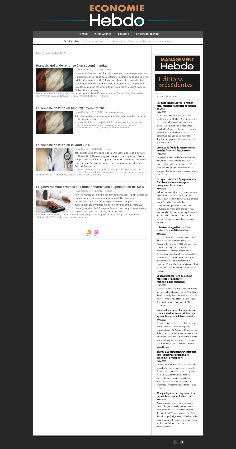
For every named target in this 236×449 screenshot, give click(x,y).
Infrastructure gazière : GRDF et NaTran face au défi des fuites (174, 229)
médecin (132, 172)
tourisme (97, 174)
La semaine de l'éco (147, 34)
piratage (122, 125)
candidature (62, 93)
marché (55, 96)
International (103, 34)
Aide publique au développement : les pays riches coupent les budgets (176, 395)
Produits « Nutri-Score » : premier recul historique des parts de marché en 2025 (176, 105)
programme (61, 174)
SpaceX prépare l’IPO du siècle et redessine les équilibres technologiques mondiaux (174, 278)
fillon (77, 125)
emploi (112, 93)
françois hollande (133, 93)
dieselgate (115, 169)
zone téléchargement (120, 127)
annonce (51, 93)
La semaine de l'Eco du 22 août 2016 (63, 145)
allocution (40, 93)
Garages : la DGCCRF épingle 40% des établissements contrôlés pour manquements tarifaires (176, 182)
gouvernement (43, 96)
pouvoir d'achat (133, 214)
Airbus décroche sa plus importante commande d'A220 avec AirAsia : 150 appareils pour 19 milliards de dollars (177, 313)
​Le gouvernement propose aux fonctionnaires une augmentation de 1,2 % (90, 187)
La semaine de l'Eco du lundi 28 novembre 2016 (71, 108)
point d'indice (107, 214)
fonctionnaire (53, 214)
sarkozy (80, 174)
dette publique (89, 93)
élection (126, 122)
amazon (79, 122)
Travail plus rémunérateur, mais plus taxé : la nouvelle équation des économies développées (176, 354)
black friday (90, 122)
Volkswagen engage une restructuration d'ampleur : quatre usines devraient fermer (127, 41)
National (64, 96)
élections (137, 169)
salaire (74, 217)
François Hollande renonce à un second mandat (71, 65)
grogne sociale (92, 214)
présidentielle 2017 (89, 96)
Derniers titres (72, 41)
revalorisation (62, 217)
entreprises (137, 122)
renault (72, 174)
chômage (89, 169)
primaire (104, 96)
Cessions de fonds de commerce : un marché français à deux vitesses (176, 149)
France (83, 34)
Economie (102, 93)
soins (97, 127)
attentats (79, 169)
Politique (74, 96)
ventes (105, 127)
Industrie (124, 34)
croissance (75, 93)
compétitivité (103, 122)
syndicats (83, 217)
